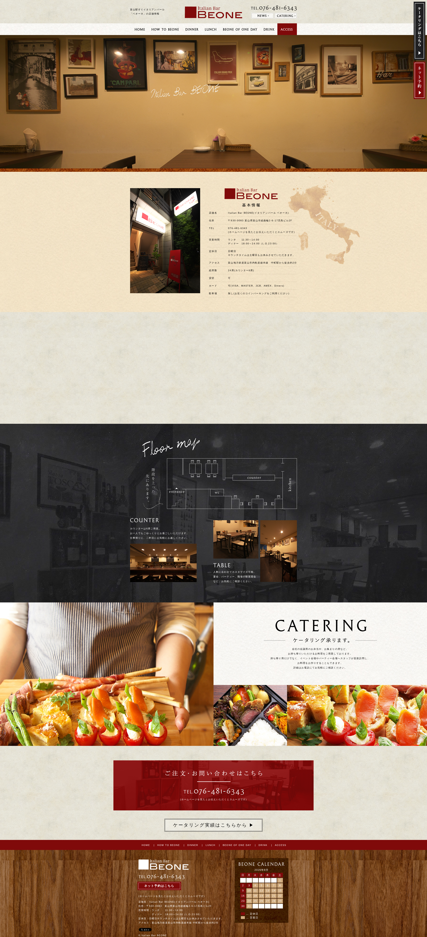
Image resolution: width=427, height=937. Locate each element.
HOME (146, 845)
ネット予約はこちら (159, 885)
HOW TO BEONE (168, 845)
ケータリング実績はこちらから (213, 825)
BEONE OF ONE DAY (237, 845)
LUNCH (211, 845)
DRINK (263, 845)
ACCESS (280, 845)
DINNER (192, 845)
